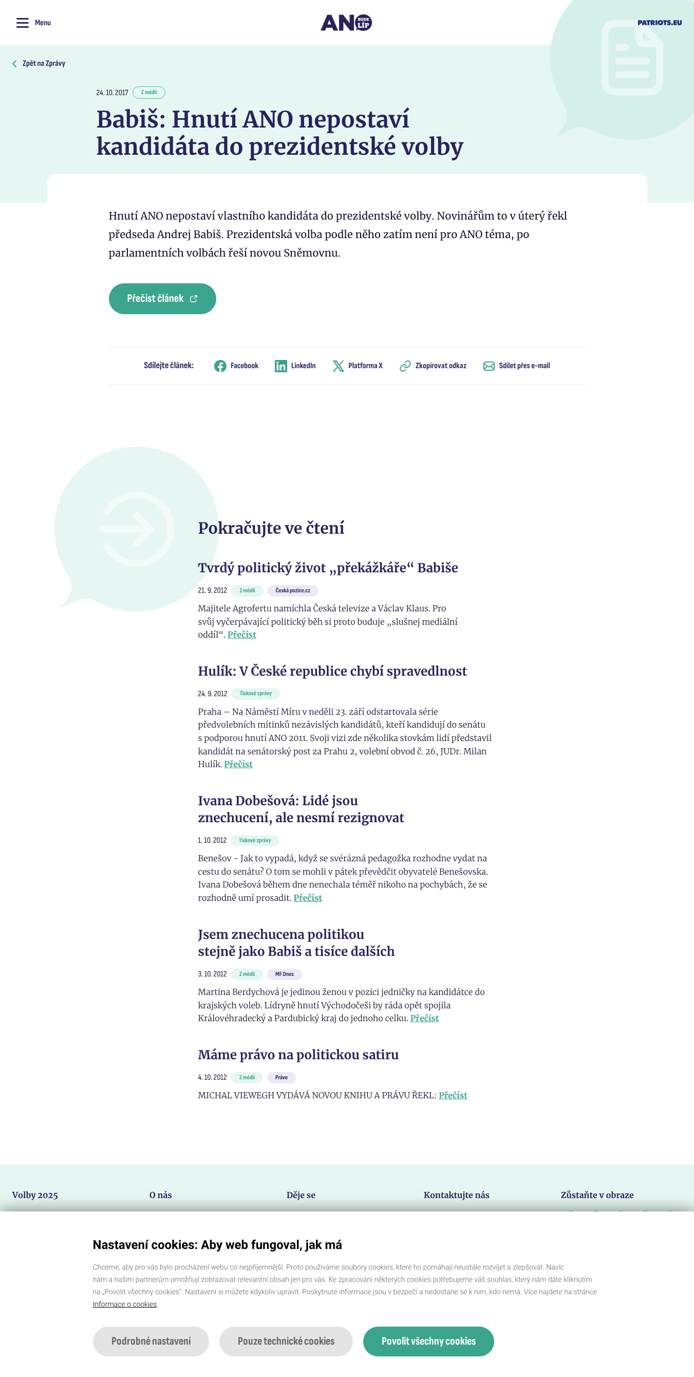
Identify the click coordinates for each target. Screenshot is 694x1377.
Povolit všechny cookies (429, 1341)
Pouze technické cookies (286, 1341)
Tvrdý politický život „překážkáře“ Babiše (328, 568)
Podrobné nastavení (151, 1341)
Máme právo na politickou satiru (298, 1055)
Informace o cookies (125, 1304)
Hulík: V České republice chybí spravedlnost (332, 671)
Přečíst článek (155, 298)
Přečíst (242, 635)
